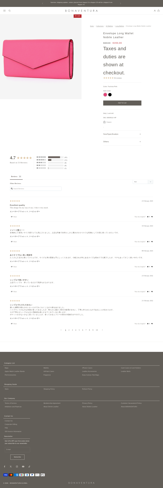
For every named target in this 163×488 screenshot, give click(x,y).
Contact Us (9, 421)
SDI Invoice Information (13, 431)
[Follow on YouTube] (23, 466)
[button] (148, 217)
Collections (100, 26)
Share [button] (15, 217)
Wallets (46, 368)
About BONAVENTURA (129, 407)
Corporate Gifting (11, 424)
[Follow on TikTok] (29, 466)
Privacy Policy (87, 403)
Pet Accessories (10, 375)
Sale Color (107, 91)
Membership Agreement (52, 403)
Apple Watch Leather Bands (15, 371)
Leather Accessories (89, 371)
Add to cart (122, 103)
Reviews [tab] (14, 176)
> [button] (102, 330)
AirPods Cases (49, 371)
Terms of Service (11, 403)
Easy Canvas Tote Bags (90, 375)
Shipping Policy (49, 389)
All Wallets (109, 26)
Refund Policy (87, 389)
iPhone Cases (87, 368)
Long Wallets (119, 26)
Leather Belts (126, 371)
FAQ (6, 428)
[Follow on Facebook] (4, 466)
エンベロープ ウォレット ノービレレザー (25, 211)
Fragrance (47, 375)
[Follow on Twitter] (11, 466)
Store (7, 389)
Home (92, 26)
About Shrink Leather (51, 407)
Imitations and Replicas (13, 407)
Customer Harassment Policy (131, 403)
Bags (6, 368)
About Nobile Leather (89, 407)
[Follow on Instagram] (17, 466)
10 (97, 330)
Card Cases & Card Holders (131, 368)
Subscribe (17, 457)
